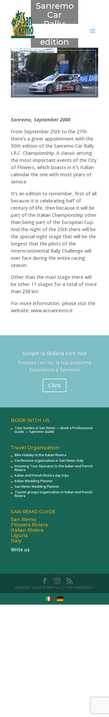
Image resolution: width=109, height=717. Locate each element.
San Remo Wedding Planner (37, 486)
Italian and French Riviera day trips (42, 475)
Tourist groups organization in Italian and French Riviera (54, 494)
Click (54, 385)
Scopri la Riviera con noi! (54, 353)
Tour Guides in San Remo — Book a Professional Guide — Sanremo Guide (54, 429)
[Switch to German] (60, 598)
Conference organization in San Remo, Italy (49, 460)
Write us (20, 549)
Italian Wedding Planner (34, 480)
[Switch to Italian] (48, 598)
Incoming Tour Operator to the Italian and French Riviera (54, 468)
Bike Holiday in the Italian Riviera (40, 454)
